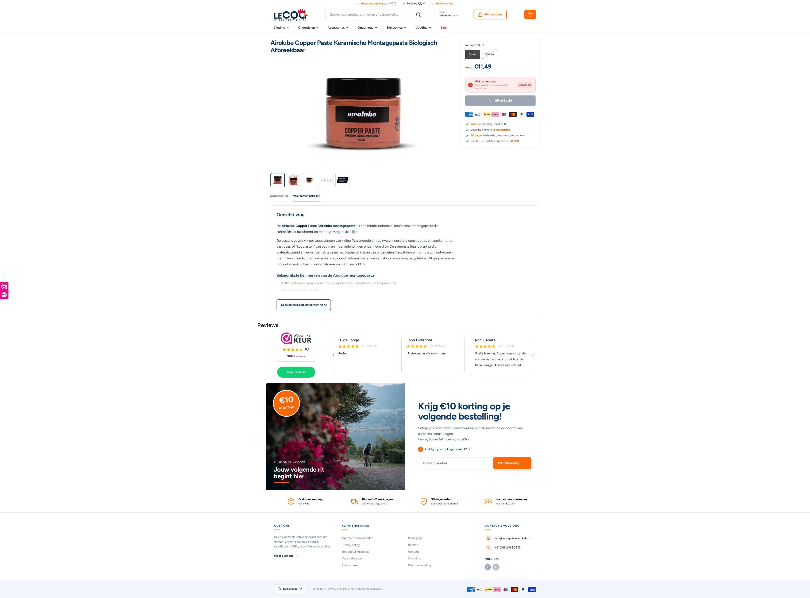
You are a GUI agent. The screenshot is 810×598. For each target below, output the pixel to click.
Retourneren (350, 565)
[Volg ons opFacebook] (488, 567)
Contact (413, 552)
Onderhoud (366, 27)
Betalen (413, 545)
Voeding (422, 27)
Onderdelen (306, 27)
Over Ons (414, 558)
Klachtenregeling (419, 565)
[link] (413, 3)
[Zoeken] (418, 14)
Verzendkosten (352, 558)
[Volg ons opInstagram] (496, 567)
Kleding (279, 27)
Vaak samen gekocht (306, 195)
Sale (443, 27)
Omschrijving (279, 195)
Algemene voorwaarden (357, 538)
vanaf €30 (378, 3)
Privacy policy (351, 545)
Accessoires (336, 27)
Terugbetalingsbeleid (355, 552)
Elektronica (394, 27)
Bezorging (415, 538)
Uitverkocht (503, 100)
